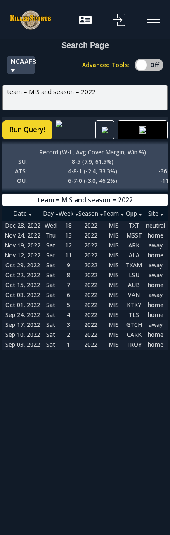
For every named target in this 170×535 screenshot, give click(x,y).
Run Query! (27, 129)
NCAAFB (23, 61)
